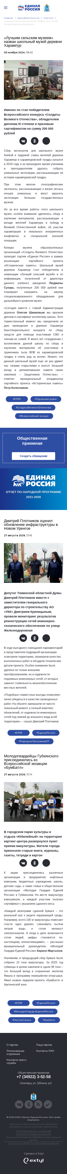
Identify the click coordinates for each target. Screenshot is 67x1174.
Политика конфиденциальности (33, 1134)
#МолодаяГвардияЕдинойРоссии (33, 1011)
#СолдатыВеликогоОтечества (33, 407)
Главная (8, 18)
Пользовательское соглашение (33, 1131)
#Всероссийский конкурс (34, 416)
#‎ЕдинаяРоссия (46, 1003)
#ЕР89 (17, 399)
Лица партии (44, 1044)
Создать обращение (33, 456)
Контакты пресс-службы (17, 1061)
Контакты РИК (45, 1050)
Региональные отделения (15, 1052)
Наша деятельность (28, 18)
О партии (12, 1044)
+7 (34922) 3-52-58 (33, 1076)
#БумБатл (49, 1020)
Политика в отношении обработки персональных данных (33, 1138)
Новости (48, 18)
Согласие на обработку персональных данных (33, 1143)
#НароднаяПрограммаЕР (34, 741)
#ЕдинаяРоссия (46, 732)
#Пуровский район (46, 399)
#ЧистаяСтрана (22, 1020)
